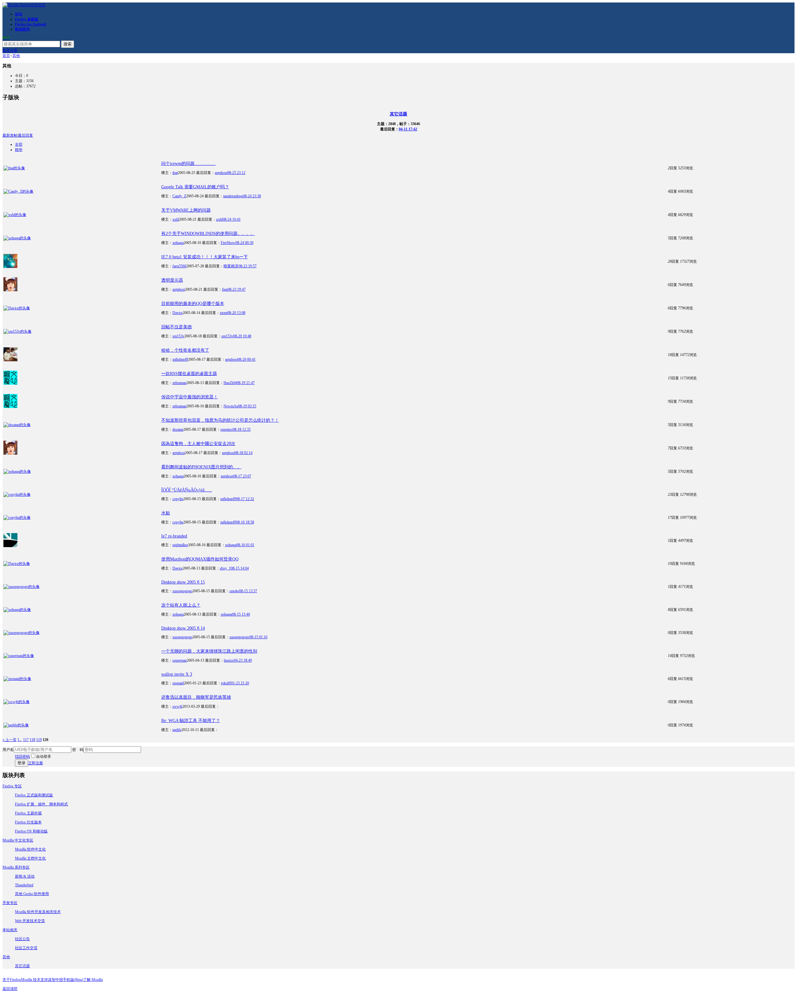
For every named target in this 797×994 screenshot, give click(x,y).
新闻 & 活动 (25, 876)
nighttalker (180, 545)
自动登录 (43, 756)
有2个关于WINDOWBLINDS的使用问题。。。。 (208, 233)
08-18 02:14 (243, 453)
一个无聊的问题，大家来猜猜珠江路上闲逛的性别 (209, 651)
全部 (18, 144)
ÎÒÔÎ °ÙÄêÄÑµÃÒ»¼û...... (186, 490)
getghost (221, 173)
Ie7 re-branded (174, 536)
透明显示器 (172, 280)
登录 (6, 50)
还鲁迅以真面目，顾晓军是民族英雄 (196, 697)
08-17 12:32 (245, 499)
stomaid (178, 683)
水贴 (165, 513)
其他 (16, 56)
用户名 (8, 750)
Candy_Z (179, 196)
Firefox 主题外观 (28, 813)
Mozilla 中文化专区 (17, 840)
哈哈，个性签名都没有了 (185, 350)
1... (19, 740)
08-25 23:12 (236, 173)
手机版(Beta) (73, 980)
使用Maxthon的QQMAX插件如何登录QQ (199, 559)
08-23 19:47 (237, 289)
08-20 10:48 (242, 336)
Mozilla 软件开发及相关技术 (38, 912)
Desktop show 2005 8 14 (183, 628)
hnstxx (229, 660)
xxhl (175, 219)
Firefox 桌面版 (26, 19)
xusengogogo (182, 591)
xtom (223, 313)
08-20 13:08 (236, 313)
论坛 (18, 14)
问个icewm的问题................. (188, 163)
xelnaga (178, 243)
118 (32, 740)
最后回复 (25, 135)
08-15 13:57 (248, 591)
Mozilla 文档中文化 (30, 858)
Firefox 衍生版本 (28, 822)
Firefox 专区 (12, 786)
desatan (177, 429)
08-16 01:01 (245, 545)
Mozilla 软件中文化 (30, 849)
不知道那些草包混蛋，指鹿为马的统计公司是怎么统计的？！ (220, 420)
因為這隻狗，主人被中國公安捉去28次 (198, 443)
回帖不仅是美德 (176, 327)
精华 (18, 150)
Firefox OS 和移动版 (31, 831)
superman (179, 660)
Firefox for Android (30, 24)
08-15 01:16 (258, 637)
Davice (177, 313)
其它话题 (398, 113)
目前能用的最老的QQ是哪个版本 (192, 303)
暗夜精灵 (231, 266)
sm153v (178, 336)
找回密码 (22, 756)
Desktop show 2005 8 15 (183, 582)
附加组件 (22, 29)
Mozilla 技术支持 (34, 980)
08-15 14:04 (240, 568)
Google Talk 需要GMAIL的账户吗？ (195, 187)
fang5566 (179, 266)
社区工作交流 (26, 948)
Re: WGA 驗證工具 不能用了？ (190, 720)
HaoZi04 (230, 383)
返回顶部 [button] (9, 989)
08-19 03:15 (247, 406)
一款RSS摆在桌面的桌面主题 (189, 373)
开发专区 (9, 903)
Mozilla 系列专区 (16, 867)
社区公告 (22, 939)
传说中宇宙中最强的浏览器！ (189, 397)
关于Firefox (11, 980)
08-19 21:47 (246, 383)
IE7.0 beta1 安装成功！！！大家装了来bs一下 (204, 257)
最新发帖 (9, 135)
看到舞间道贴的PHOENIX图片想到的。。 (201, 467)
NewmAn (231, 406)
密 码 (77, 750)
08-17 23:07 (242, 476)
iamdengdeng (233, 196)
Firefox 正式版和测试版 (34, 795)
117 (26, 740)
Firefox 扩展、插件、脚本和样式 (41, 804)
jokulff (226, 683)
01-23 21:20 (240, 683)
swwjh (177, 706)
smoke (234, 591)
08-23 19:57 (247, 266)
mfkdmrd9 (180, 359)
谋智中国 (55, 980)
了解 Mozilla (93, 980)
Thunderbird (24, 885)
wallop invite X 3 (176, 674)
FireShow (228, 243)
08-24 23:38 (252, 196)
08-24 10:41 (232, 219)
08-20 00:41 (247, 359)
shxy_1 (225, 568)
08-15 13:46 (241, 614)
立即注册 (35, 763)
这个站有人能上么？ (180, 605)
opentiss (226, 429)
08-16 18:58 (245, 522)
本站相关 (9, 930)
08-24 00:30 (244, 243)
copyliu (177, 499)
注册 (13, 50)
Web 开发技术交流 (30, 921)
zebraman (179, 383)
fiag (225, 289)
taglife (177, 730)
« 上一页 (9, 740)
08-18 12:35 (242, 429)
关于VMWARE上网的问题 (186, 210)
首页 (6, 56)
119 (39, 740)
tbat (175, 173)
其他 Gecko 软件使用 (32, 894)
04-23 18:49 (243, 660)
